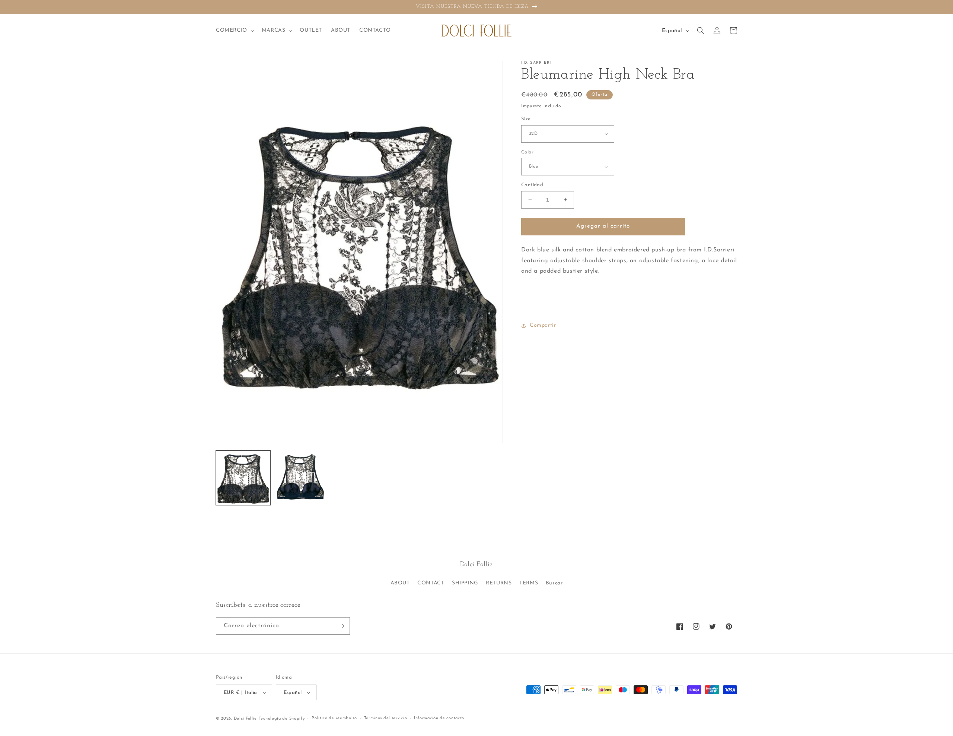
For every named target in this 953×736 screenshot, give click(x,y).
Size (526, 119)
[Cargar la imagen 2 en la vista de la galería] (301, 478)
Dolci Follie (245, 719)
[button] (234, 30)
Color (527, 152)
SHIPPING (465, 583)
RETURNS (498, 583)
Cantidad (532, 185)
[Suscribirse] (341, 626)
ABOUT (400, 583)
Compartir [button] (543, 325)
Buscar (554, 583)
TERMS (528, 583)
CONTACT (430, 583)
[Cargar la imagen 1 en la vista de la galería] (243, 478)
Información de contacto (439, 718)
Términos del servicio (385, 718)
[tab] (629, 300)
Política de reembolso (334, 718)
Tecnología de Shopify (282, 719)
